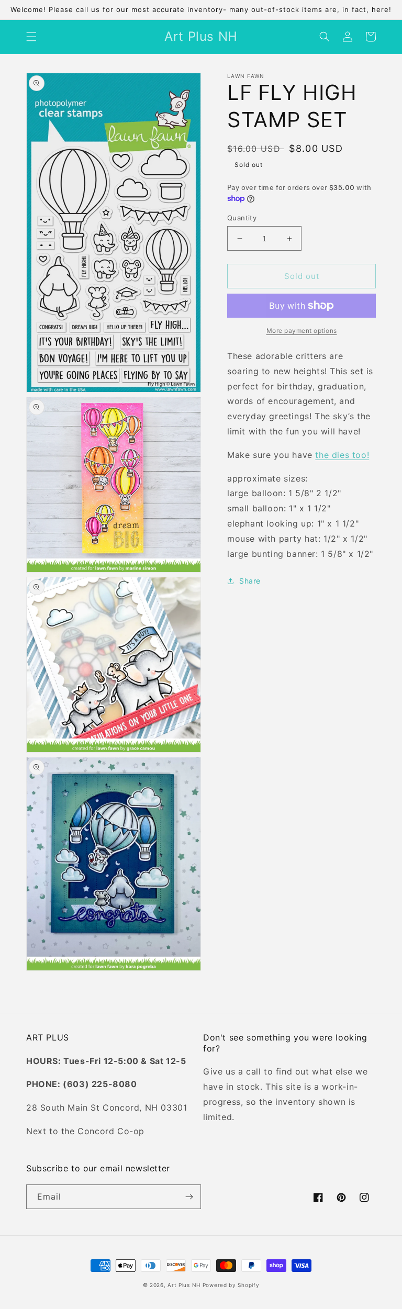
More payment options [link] (301, 330)
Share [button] (250, 580)
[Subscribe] (188, 1196)
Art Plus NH (184, 1285)
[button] (31, 36)
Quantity (241, 218)
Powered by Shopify (231, 1285)
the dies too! (342, 455)
